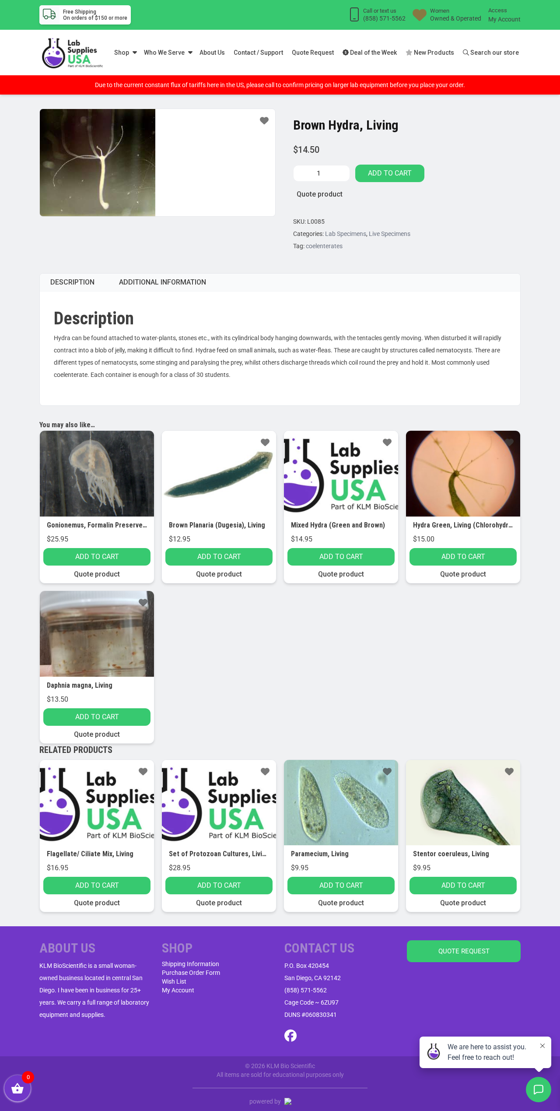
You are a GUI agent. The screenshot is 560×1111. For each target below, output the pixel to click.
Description (72, 282)
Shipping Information (190, 963)
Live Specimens (389, 233)
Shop (121, 52)
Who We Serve (164, 52)
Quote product (320, 194)
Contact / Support (258, 52)
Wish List (174, 981)
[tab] (72, 282)
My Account (504, 19)
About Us (212, 52)
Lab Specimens (345, 233)
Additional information (162, 282)
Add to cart (390, 173)
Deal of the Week (373, 52)
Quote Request (313, 52)
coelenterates (324, 246)
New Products (433, 52)
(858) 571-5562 (305, 990)
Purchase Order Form (191, 972)
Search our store (494, 52)
